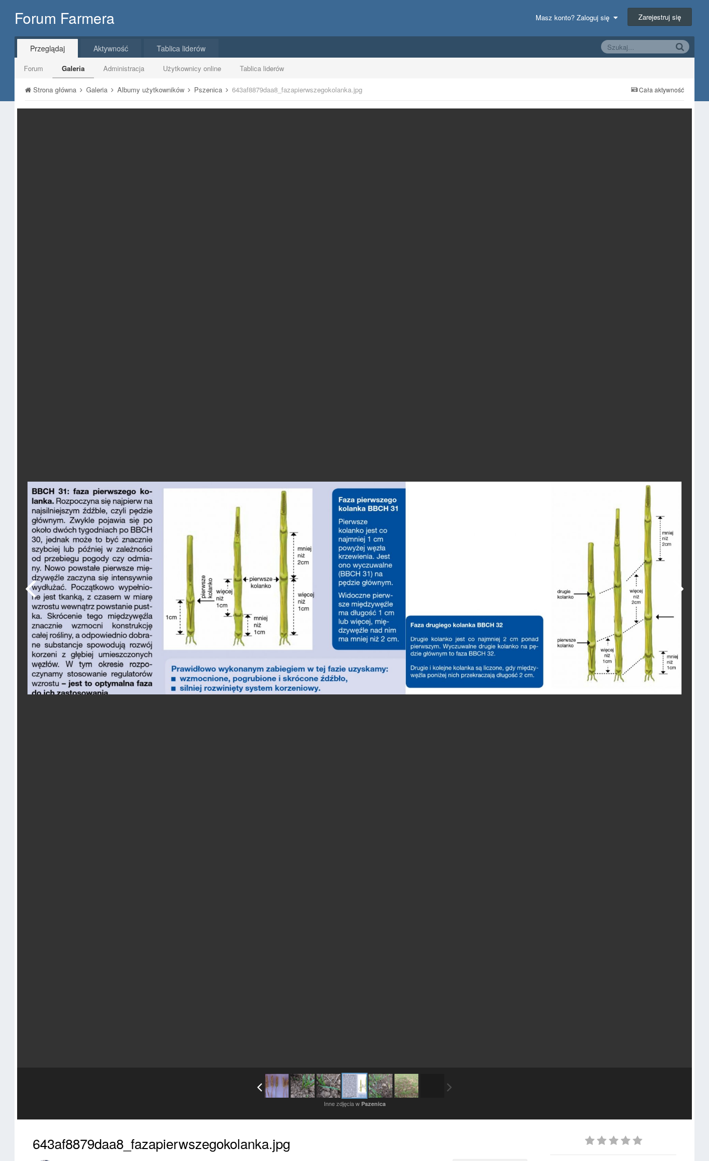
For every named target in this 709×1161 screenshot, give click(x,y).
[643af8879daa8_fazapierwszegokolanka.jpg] (354, 1086)
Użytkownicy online (192, 68)
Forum (33, 68)
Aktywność (110, 48)
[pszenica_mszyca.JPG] (30, 588)
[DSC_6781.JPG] (277, 1086)
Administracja (123, 68)
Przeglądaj (47, 48)
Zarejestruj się (659, 17)
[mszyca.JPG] (303, 1086)
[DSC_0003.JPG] (406, 1086)
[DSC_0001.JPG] (678, 588)
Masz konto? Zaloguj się (574, 17)
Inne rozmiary (630, 123)
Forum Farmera (65, 17)
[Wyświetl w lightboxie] (673, 124)
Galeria (73, 68)
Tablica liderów (262, 68)
